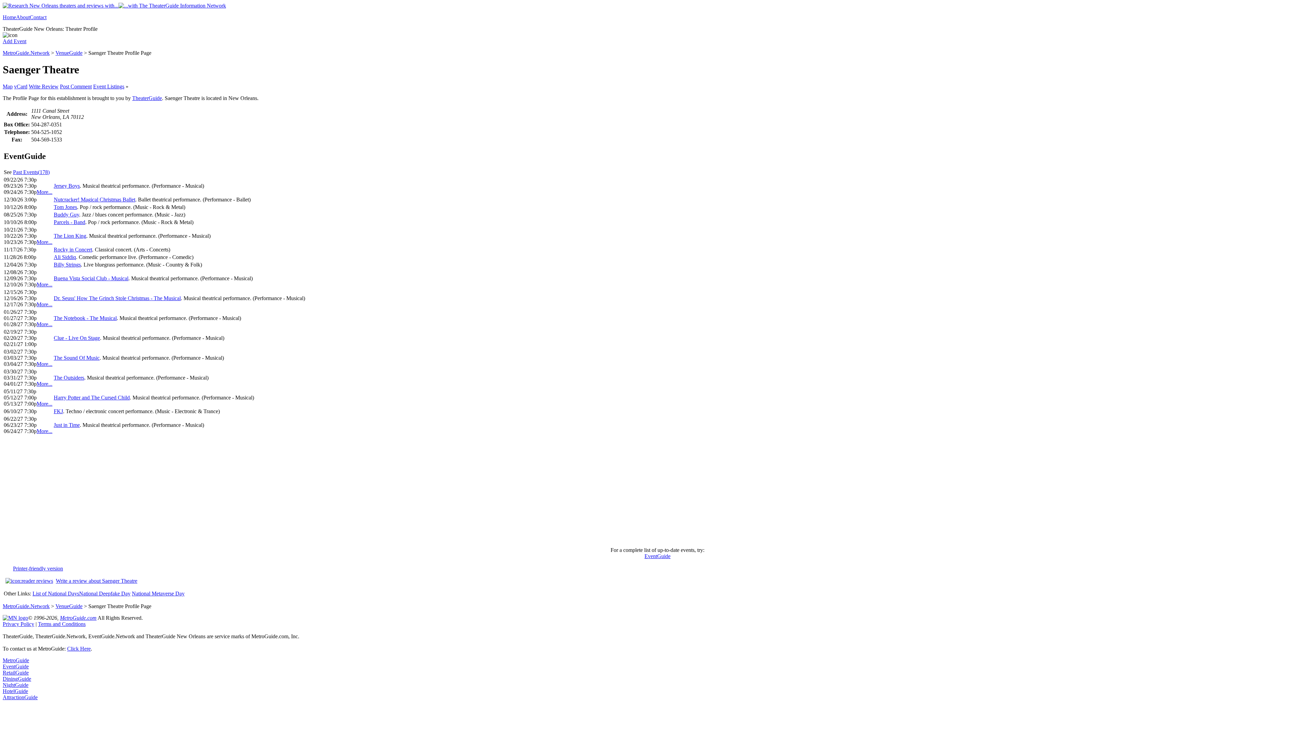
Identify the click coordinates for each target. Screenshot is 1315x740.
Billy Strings (67, 265)
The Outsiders (69, 378)
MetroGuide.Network (26, 53)
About (23, 17)
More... (44, 192)
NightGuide (15, 685)
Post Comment (76, 86)
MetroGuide (16, 660)
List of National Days (56, 593)
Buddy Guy (66, 215)
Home (9, 17)
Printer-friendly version (38, 568)
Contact (38, 17)
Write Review (44, 86)
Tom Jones (65, 207)
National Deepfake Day (104, 593)
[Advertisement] (657, 494)
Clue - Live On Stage (77, 338)
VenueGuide (69, 53)
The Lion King (70, 236)
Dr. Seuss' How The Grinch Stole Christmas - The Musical (117, 298)
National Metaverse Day (158, 593)
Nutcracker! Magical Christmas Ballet (94, 199)
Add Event (14, 41)
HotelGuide (15, 691)
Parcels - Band (69, 222)
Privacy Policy (18, 624)
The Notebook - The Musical (85, 318)
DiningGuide (17, 679)
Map (8, 86)
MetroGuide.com (78, 618)
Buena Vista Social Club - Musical (91, 278)
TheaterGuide (147, 98)
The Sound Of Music (77, 358)
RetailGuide (16, 673)
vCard (20, 86)
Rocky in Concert (73, 249)
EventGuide (657, 556)
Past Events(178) (31, 172)
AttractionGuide (20, 697)
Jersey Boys (67, 186)
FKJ (58, 411)
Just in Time (67, 425)
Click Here (79, 649)
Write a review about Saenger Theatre (96, 581)
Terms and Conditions (62, 624)
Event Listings (108, 86)
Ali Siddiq (65, 257)
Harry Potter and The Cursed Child (92, 397)
